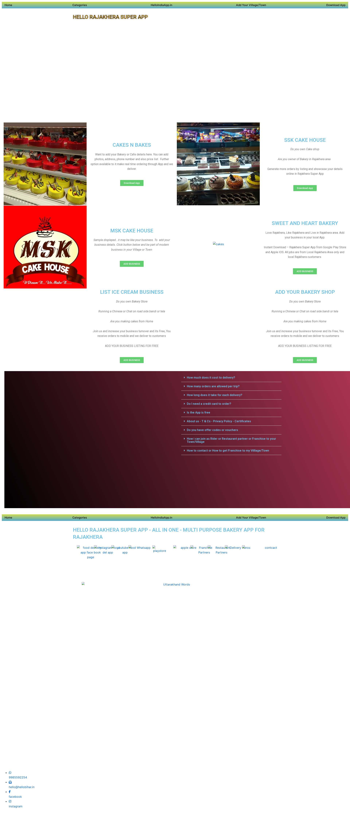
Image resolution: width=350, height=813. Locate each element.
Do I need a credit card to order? (209, 403)
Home (8, 5)
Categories (79, 5)
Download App (335, 5)
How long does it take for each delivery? (214, 395)
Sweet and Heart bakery (305, 223)
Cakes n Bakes (132, 145)
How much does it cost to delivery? (211, 377)
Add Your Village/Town (251, 5)
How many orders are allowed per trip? (213, 386)
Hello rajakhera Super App (110, 17)
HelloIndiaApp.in (161, 5)
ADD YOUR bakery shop (305, 292)
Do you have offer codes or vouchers (212, 430)
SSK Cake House (305, 140)
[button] (231, 377)
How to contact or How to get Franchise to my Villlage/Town (228, 450)
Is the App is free (198, 412)
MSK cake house (131, 231)
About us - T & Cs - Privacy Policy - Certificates (219, 421)
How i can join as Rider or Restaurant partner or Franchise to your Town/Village (231, 440)
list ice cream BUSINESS (132, 292)
